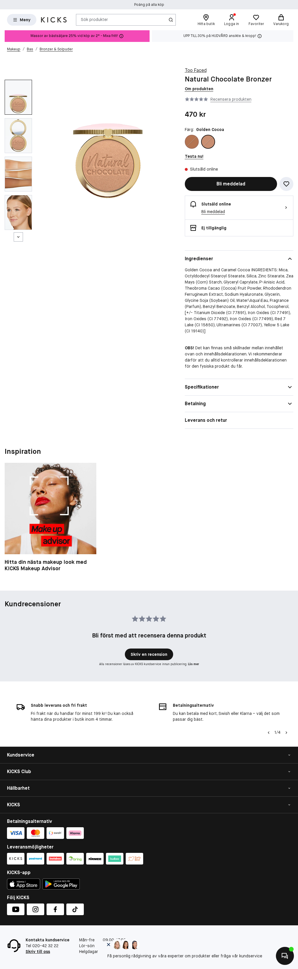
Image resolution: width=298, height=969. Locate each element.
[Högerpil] (286, 732)
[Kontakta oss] (285, 956)
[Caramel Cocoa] (192, 142)
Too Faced (196, 70)
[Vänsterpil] (268, 732)
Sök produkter (94, 19)
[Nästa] (18, 237)
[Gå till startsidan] (54, 20)
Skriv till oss (38, 951)
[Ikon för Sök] (170, 19)
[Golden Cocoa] (208, 142)
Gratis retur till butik (149, 4)
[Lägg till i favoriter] (286, 184)
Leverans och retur (206, 420)
